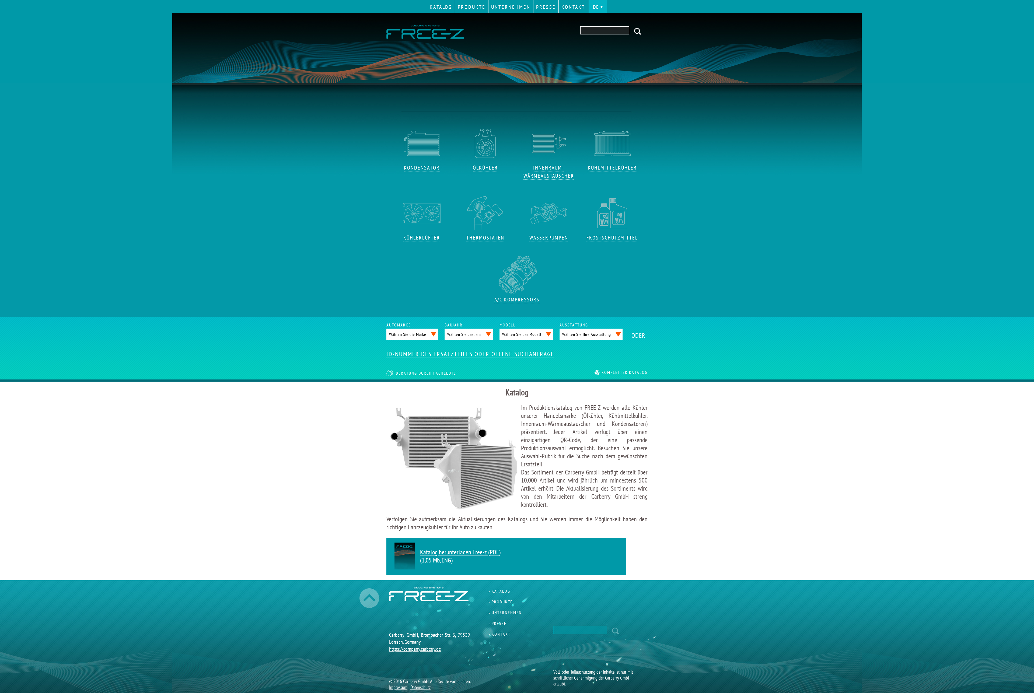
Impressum (398, 687)
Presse (546, 6)
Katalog (441, 6)
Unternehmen (510, 6)
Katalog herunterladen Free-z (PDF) (460, 552)
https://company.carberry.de (415, 648)
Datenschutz (420, 687)
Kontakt (573, 6)
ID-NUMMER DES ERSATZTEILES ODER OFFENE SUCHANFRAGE (470, 354)
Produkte (471, 6)
